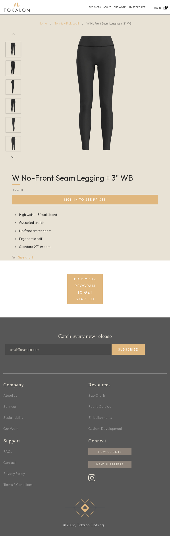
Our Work (120, 7)
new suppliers (110, 464)
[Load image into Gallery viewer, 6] (13, 144)
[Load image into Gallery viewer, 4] (13, 106)
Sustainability (13, 417)
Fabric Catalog (99, 406)
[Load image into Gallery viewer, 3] (13, 87)
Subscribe (128, 349)
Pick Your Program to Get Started (85, 289)
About (107, 7)
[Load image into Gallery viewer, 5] (13, 125)
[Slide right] (13, 157)
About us (10, 395)
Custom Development (105, 428)
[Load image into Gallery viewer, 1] (13, 49)
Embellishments (100, 417)
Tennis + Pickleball (66, 23)
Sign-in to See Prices (85, 200)
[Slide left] (13, 36)
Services (10, 406)
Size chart (25, 257)
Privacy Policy (14, 473)
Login (157, 8)
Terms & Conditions (18, 484)
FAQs (7, 451)
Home (43, 23)
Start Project (137, 7)
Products (94, 7)
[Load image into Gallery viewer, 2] (13, 68)
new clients (110, 451)
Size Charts (97, 395)
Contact (9, 462)
